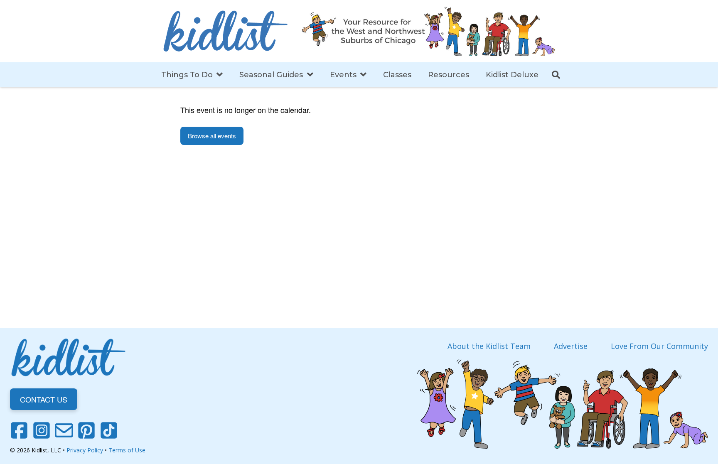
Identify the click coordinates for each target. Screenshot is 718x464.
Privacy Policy (84, 450)
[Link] (225, 31)
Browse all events (212, 135)
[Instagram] (41, 430)
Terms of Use (126, 450)
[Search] (556, 74)
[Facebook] (19, 430)
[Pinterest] (86, 430)
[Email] (64, 430)
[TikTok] (109, 430)
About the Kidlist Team (489, 346)
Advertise (571, 346)
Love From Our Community (659, 346)
